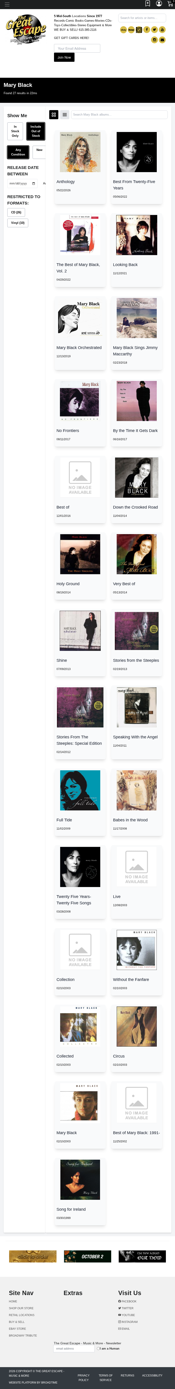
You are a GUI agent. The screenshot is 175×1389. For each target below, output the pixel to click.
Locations (79, 16)
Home (13, 1301)
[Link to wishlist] (148, 4)
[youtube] (162, 30)
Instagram (129, 1322)
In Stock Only (15, 131)
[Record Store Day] (139, 30)
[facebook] (147, 30)
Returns (127, 1375)
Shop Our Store (21, 1308)
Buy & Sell (17, 1322)
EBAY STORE (17, 1328)
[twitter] (154, 30)
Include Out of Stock (36, 131)
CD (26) (16, 212)
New (39, 150)
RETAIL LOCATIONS (21, 1315)
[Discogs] (131, 30)
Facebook (128, 1301)
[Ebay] (123, 30)
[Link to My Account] (159, 4)
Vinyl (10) (17, 223)
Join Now (64, 57)
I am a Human (109, 1348)
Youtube (128, 1315)
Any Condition (18, 152)
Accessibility (152, 1375)
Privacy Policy (84, 1378)
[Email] (162, 40)
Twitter (127, 1308)
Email (125, 1328)
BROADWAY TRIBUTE (23, 1335)
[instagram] (154, 40)
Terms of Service (106, 1378)
